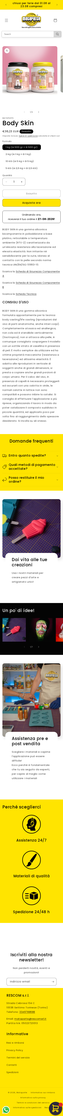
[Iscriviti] (52, 982)
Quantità (7, 175)
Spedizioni (12, 1072)
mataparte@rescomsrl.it (30, 1018)
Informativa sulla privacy (33, 1097)
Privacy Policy (14, 1050)
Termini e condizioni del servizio (33, 1102)
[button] (6, 20)
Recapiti (49, 1107)
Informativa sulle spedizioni (27, 1107)
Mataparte (21, 1092)
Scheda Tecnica (26, 294)
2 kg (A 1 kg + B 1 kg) (20, 154)
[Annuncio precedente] (6, 4)
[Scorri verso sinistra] (24, 112)
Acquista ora (31, 202)
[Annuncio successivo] (57, 4)
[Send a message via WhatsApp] (6, 1109)
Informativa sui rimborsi (43, 1092)
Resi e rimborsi (15, 1042)
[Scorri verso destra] (38, 112)
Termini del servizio (18, 1057)
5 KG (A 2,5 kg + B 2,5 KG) (23, 168)
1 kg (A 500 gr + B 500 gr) (23, 147)
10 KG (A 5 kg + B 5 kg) (21, 161)
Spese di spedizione (28, 136)
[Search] (57, 34)
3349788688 (27, 1012)
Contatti (11, 1065)
